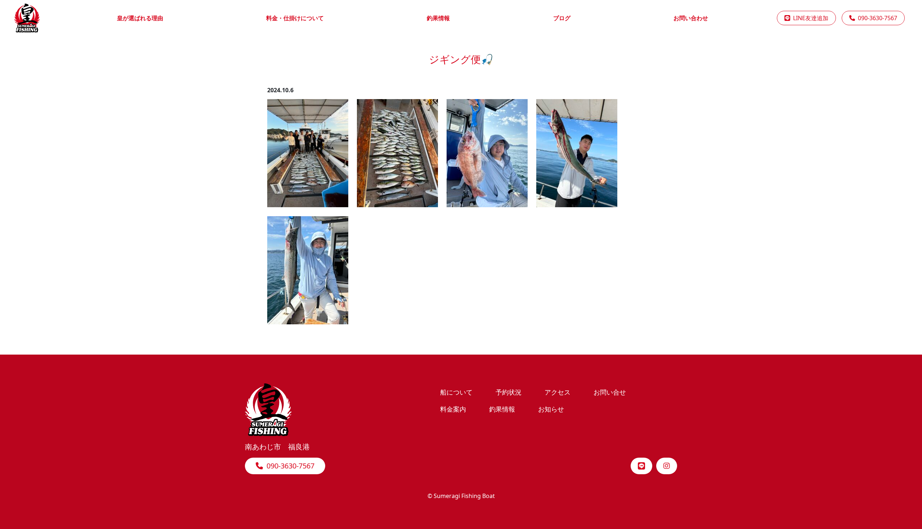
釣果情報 (438, 18)
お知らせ (551, 408)
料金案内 (453, 408)
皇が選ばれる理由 (140, 18)
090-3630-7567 (876, 18)
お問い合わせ (690, 18)
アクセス (557, 391)
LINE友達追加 (809, 18)
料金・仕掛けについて (295, 18)
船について (456, 391)
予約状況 (509, 391)
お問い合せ (610, 391)
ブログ (561, 18)
